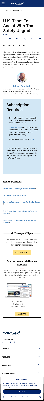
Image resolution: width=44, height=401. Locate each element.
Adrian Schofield (8, 46)
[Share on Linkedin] (17, 39)
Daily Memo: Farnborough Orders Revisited (19, 189)
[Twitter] (2, 343)
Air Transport (17, 11)
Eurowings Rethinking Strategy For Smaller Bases (21, 202)
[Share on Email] (10, 39)
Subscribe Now (21, 252)
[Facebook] (6, 343)
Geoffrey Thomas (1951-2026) (14, 195)
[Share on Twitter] (25, 39)
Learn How (21, 314)
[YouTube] (10, 343)
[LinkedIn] (14, 343)
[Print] (40, 39)
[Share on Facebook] (32, 39)
